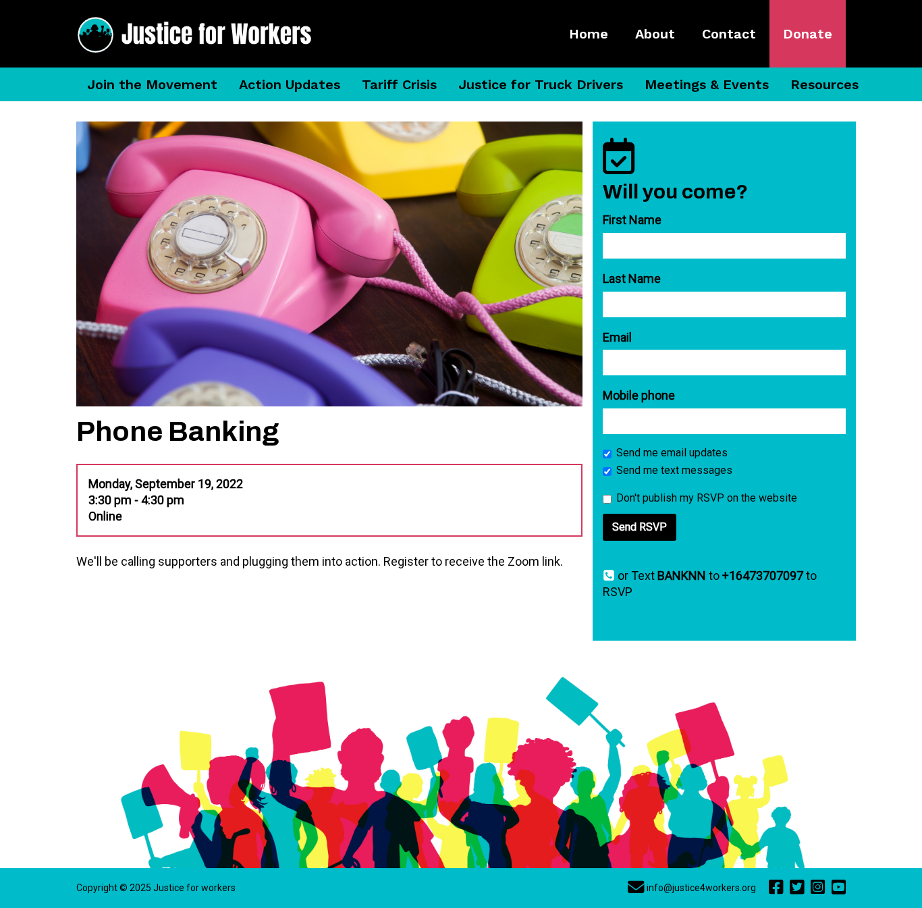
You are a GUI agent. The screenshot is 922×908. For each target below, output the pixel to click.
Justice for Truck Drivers (540, 84)
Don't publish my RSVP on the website (706, 497)
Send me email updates (672, 452)
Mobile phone (639, 395)
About (655, 34)
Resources (824, 84)
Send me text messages (674, 470)
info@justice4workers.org (701, 887)
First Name (632, 220)
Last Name (632, 278)
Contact (729, 34)
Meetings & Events (707, 84)
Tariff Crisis (399, 84)
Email (617, 337)
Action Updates (289, 84)
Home (588, 34)
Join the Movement (152, 84)
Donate (807, 34)
